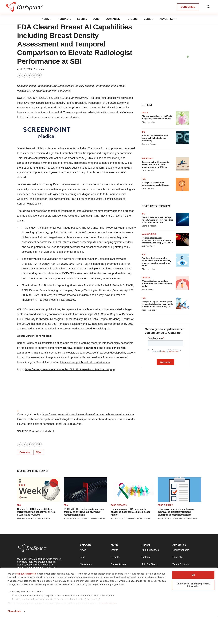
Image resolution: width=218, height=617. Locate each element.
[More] (51, 19)
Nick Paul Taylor (148, 246)
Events (82, 19)
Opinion (146, 277)
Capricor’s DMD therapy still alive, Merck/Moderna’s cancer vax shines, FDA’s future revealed (36, 512)
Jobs (96, 19)
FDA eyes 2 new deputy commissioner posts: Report (155, 183)
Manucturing (149, 234)
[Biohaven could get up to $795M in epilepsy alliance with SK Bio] (182, 118)
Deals (145, 112)
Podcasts (64, 19)
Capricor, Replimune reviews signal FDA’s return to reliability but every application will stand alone (156, 262)
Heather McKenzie (149, 310)
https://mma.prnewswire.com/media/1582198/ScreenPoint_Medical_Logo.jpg (70, 369)
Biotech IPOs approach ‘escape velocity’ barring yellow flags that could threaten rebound (157, 220)
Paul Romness (147, 290)
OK (193, 575)
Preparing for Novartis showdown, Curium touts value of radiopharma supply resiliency (157, 240)
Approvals (147, 158)
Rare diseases (119, 505)
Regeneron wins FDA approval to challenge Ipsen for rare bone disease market (130, 512)
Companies (112, 19)
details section (109, 603)
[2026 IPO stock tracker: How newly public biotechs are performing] (182, 137)
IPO (143, 132)
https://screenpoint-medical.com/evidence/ (85, 362)
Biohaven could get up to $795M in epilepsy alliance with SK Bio (157, 117)
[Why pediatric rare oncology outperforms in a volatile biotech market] (182, 283)
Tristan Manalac (148, 122)
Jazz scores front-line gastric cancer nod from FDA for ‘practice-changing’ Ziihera (155, 164)
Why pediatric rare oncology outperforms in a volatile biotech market (157, 283)
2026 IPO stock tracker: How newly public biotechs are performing (155, 138)
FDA (38, 452)
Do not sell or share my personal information (193, 584)
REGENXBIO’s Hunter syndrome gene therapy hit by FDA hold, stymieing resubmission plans (84, 512)
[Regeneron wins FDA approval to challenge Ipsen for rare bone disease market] (132, 489)
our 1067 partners (26, 573)
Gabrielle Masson (149, 144)
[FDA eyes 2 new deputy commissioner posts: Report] (182, 184)
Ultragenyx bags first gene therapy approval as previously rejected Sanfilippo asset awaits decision (176, 512)
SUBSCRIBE (188, 7)
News (45, 19)
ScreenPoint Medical (103, 97)
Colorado (24, 452)
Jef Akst (47, 518)
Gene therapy (165, 505)
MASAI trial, (29, 323)
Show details (14, 611)
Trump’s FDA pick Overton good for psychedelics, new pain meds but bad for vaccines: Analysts (157, 304)
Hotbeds (132, 19)
